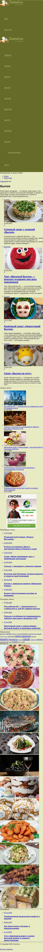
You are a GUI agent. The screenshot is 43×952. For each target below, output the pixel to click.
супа (10, 642)
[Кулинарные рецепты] (11, 6)
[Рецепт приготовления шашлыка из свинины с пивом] (19, 885)
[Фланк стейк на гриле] (19, 732)
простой (33, 636)
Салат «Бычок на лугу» (18, 373)
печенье (2, 636)
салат (26, 639)
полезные (11, 636)
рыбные (20, 639)
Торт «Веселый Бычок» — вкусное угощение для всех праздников (20, 279)
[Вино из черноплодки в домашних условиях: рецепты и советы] (19, 776)
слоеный (3, 642)
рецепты (13, 639)
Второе (7, 77)
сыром (14, 642)
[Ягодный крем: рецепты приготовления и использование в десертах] (15, 466)
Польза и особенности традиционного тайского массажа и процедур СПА (21, 427)
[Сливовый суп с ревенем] (19, 688)
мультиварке (38, 634)
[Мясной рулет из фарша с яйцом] (19, 907)
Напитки (8, 131)
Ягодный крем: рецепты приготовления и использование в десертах (19, 468)
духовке (18, 634)
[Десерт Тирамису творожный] (19, 798)
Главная (3, 181)
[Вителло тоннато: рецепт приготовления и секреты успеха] (19, 666)
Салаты (7, 88)
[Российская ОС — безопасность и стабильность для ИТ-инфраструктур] (15, 405)
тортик (23, 642)
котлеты (25, 634)
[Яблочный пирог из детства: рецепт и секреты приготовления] (15, 486)
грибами (8, 634)
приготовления (23, 636)
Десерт (7, 120)
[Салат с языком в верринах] (19, 754)
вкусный (2, 634)
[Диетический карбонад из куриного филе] (19, 841)
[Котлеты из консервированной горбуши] (19, 710)
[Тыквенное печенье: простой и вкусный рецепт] (19, 819)
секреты (39, 640)
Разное (7, 142)
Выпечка (8, 109)
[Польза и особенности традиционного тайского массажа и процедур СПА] (15, 425)
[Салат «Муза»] (19, 863)
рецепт (4, 639)
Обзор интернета (14, 152)
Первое (7, 66)
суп (7, 642)
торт (19, 642)
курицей (31, 634)
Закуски (7, 98)
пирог (6, 636)
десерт (14, 634)
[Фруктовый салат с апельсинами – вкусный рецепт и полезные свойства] (15, 445)
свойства (33, 639)
